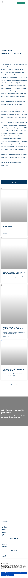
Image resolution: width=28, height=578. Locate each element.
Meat (3, 534)
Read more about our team (12, 422)
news (14, 182)
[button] (26, 3)
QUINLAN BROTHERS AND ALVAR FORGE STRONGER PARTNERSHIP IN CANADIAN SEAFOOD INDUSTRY (13, 369)
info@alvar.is (4, 518)
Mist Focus (4, 544)
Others (3, 535)
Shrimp (4, 529)
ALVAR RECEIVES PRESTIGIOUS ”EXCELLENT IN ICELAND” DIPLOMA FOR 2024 (13, 328)
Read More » (6, 233)
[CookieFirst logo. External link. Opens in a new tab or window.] (1, 562)
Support (4, 556)
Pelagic (4, 526)
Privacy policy (24, 561)
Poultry (4, 532)
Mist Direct (4, 548)
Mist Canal (4, 546)
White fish (4, 527)
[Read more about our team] (12, 420)
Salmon (4, 531)
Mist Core (4, 543)
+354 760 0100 (5, 516)
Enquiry (4, 555)
